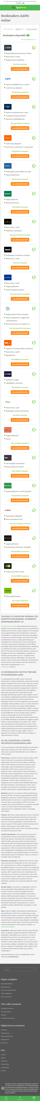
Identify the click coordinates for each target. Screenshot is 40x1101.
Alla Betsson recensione (20, 151)
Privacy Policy (5, 1064)
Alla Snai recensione (20, 64)
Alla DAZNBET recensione (20, 576)
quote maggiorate (29, 939)
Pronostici (20, 1099)
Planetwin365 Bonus (7, 1036)
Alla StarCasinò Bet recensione (20, 328)
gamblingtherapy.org (22, 1087)
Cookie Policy (5, 1067)
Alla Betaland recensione (20, 495)
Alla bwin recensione (20, 263)
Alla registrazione (20, 69)
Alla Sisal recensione (20, 415)
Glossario (3, 1015)
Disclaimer (4, 1061)
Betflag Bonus (5, 1039)
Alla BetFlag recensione (20, 92)
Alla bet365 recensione (20, 207)
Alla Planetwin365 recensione (20, 235)
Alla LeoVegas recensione (20, 443)
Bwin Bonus (4, 1043)
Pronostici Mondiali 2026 (8, 990)
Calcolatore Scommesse (8, 1018)
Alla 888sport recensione (20, 359)
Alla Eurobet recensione (20, 179)
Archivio (3, 1070)
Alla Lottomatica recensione (20, 294)
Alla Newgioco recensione (20, 551)
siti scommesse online (9, 626)
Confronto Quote (6, 1011)
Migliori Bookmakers (7, 983)
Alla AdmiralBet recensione (20, 123)
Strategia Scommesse (7, 1008)
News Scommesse (6, 996)
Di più (33, 1099)
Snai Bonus (4, 1030)
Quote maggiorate (6, 993)
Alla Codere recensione (20, 601)
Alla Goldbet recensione (20, 387)
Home (6, 1099)
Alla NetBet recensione (20, 471)
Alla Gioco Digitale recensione (20, 523)
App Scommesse (5, 987)
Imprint (3, 1058)
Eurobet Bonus (5, 1033)
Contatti (3, 1054)
